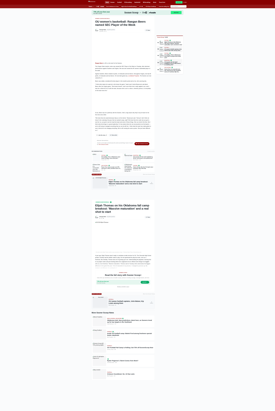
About (154, 2)
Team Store (162, 2)
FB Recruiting (128, 2)
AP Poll (141, 6)
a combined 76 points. (133, 76)
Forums (112, 2)
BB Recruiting (146, 2)
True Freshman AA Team (112, 6)
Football (119, 2)
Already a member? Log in (123, 286)
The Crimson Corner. (103, 144)
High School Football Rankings (129, 6)
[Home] (92, 2)
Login (184, 2)
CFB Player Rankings (150, 6)
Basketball (137, 2)
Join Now (179, 2)
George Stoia (102, 29)
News (107, 2)
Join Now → (144, 282)
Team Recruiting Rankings (165, 6)
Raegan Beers (99, 63)
